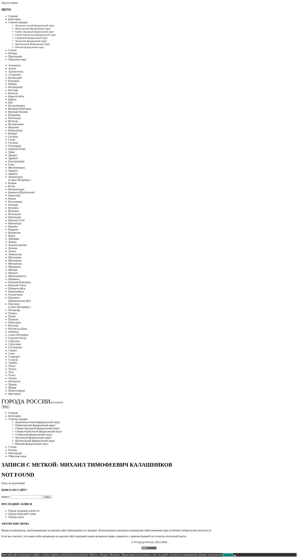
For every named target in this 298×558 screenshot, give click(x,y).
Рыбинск (13, 331)
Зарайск (13, 173)
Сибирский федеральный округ (31, 38)
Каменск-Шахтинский (21, 192)
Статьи (12, 50)
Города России (32, 401)
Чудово (12, 384)
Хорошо (228, 555)
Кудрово (13, 229)
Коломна (13, 207)
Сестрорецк (15, 347)
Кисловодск (15, 201)
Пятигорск (14, 322)
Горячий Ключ (16, 149)
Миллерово (15, 260)
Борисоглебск (16, 96)
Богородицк (15, 87)
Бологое (13, 93)
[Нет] (234, 555)
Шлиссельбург (16, 390)
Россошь (13, 325)
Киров (12, 198)
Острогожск (15, 294)
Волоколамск (16, 124)
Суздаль (13, 359)
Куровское (14, 232)
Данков (12, 155)
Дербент (13, 158)
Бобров (12, 83)
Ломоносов (15, 254)
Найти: (5, 496)
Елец (11, 164)
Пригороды (15, 56)
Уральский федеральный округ (31, 41)
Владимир (14, 114)
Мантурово (15, 257)
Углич (11, 375)
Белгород (13, 80)
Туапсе (12, 368)
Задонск (13, 170)
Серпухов (14, 341)
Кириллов (14, 195)
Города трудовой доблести (23, 510)
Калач (11, 186)
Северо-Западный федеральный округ (34, 31)
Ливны (12, 241)
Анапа (12, 68)
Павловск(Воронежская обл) (19, 299)
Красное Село (16, 220)
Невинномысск (17, 276)
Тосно (11, 365)
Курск (11, 235)
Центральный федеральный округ (32, 44)
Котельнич (14, 214)
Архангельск (15, 71)
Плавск (12, 313)
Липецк (12, 248)
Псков (12, 316)
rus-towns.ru (204, 530)
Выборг (12, 133)
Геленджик (14, 145)
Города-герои (16, 516)
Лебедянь (13, 238)
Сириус (12, 350)
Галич (11, 139)
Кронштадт (15, 223)
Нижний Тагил (17, 285)
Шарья (12, 387)
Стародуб (13, 356)
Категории (14, 19)
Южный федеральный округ (29, 47)
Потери (12, 53)
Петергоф (14, 310)
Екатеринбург (16, 161)
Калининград (16, 189)
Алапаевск (14, 65)
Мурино (13, 272)
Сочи (11, 353)
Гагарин (13, 136)
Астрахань (14, 74)
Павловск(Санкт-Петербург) (19, 305)
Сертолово (14, 344)
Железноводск (16, 167)
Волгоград (14, 118)
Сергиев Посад (17, 337)
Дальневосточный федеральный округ (35, 25)
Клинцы (13, 204)
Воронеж (13, 127)
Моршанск (14, 266)
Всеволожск (15, 130)
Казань (12, 183)
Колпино (13, 210)
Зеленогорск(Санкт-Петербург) (19, 178)
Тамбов (12, 362)
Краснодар (14, 217)
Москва (12, 269)
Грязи (11, 152)
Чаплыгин (14, 381)
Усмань (12, 378)
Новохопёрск (16, 291)
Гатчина (13, 142)
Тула (11, 372)
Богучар (13, 90)
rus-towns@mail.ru (175, 536)
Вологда (13, 121)
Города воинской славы (22, 513)
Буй (10, 102)
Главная (13, 16)
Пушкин (13, 319)
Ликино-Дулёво (17, 245)
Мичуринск (15, 263)
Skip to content (9, 2)
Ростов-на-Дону (17, 328)
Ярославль (14, 393)
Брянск (12, 99)
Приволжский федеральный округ (33, 28)
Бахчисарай (15, 77)
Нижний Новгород (19, 282)
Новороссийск (16, 288)
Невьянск (13, 279)
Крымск (13, 226)
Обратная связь (17, 59)
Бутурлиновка (16, 105)
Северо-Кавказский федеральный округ (35, 35)
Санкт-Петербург (18, 334)
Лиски (12, 251)
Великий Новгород (19, 108)
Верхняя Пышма (18, 111)
